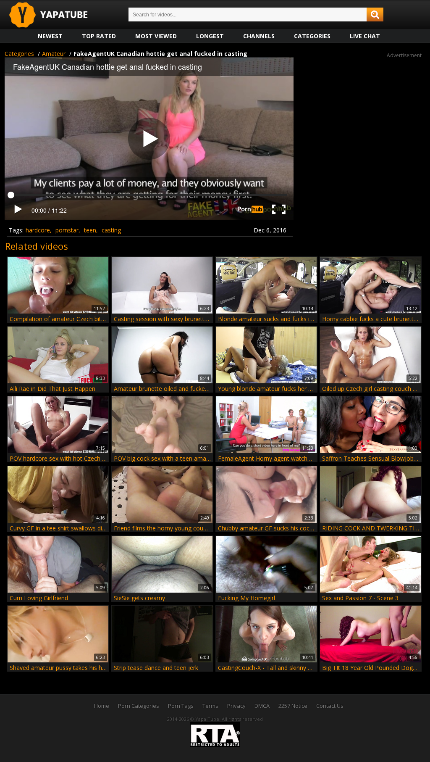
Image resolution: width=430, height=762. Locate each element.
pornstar (67, 230)
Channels (259, 36)
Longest (210, 36)
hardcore (38, 230)
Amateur (54, 54)
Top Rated (99, 36)
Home (101, 705)
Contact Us (329, 705)
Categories (312, 36)
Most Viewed (156, 36)
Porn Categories (138, 705)
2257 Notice (292, 705)
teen (90, 230)
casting (111, 230)
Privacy (236, 705)
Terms (210, 705)
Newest (50, 36)
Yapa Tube (55, 15)
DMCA (262, 705)
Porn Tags (181, 705)
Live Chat (365, 36)
